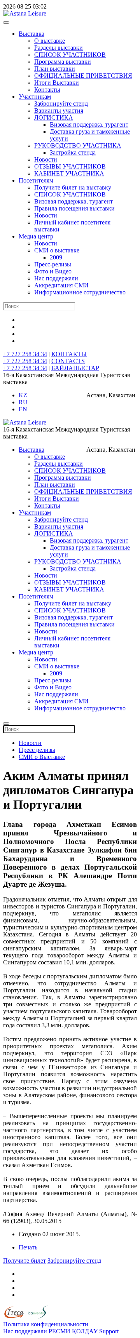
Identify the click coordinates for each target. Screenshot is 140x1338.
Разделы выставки (58, 47)
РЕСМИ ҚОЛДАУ (73, 1331)
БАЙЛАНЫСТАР (75, 368)
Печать (28, 1247)
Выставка (31, 33)
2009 (56, 257)
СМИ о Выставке (42, 756)
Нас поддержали (56, 278)
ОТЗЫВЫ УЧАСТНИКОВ (70, 166)
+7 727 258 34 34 (25, 354)
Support (109, 1331)
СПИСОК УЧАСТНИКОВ (70, 54)
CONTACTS (68, 361)
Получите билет (24, 1260)
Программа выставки (62, 61)
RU (23, 402)
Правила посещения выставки (74, 208)
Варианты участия (58, 110)
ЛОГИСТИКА (53, 117)
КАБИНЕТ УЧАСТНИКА (69, 173)
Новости (45, 159)
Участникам (35, 96)
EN (23, 409)
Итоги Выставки (56, 82)
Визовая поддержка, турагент (89, 124)
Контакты (47, 89)
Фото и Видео (53, 271)
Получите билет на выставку (72, 187)
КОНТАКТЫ (69, 354)
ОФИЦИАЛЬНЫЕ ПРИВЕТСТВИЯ (83, 75)
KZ (23, 395)
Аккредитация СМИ (61, 285)
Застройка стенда (73, 152)
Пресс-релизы (52, 264)
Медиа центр (36, 236)
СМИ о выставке (56, 250)
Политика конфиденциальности (45, 1324)
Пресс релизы (37, 749)
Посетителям (36, 180)
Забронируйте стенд (61, 103)
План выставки (54, 68)
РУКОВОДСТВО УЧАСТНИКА (77, 145)
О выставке (49, 40)
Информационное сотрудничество (80, 292)
